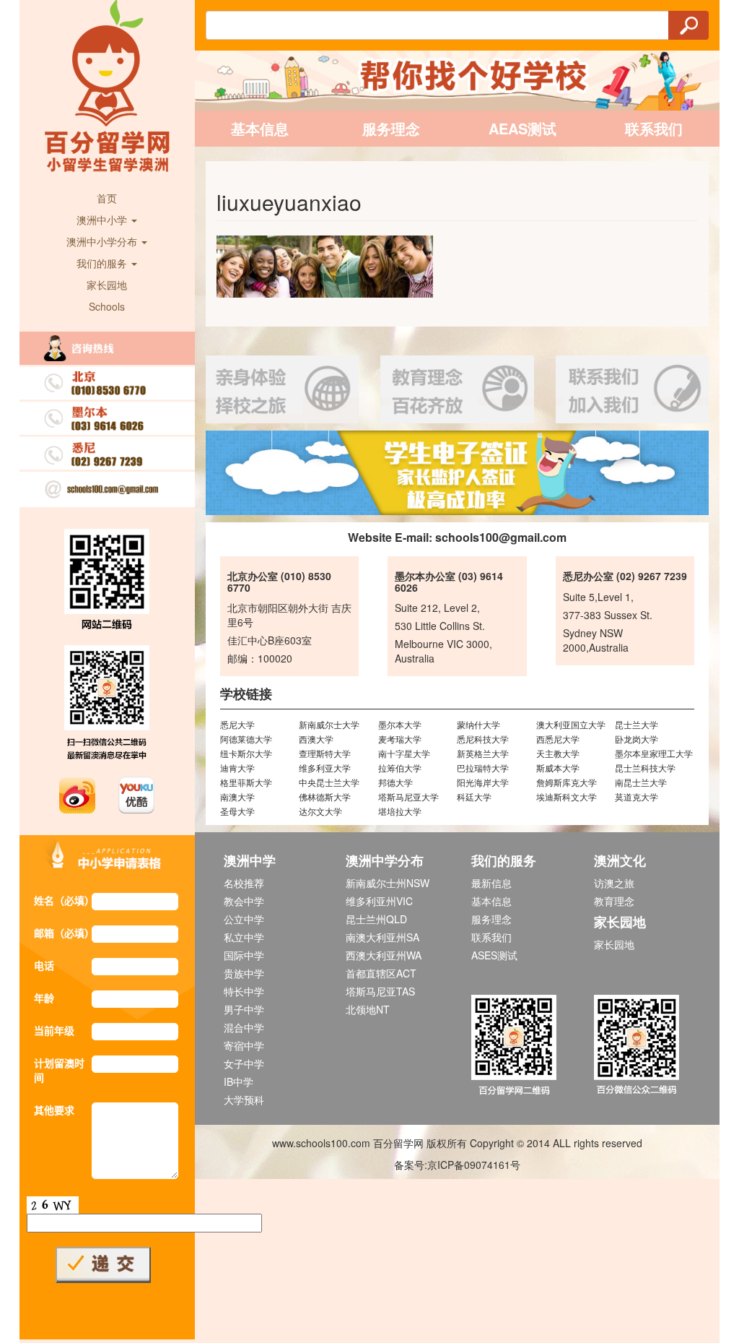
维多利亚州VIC (379, 901)
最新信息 (491, 883)
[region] (457, 473)
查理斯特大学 (325, 753)
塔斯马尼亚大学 (408, 796)
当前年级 (54, 1030)
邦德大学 (395, 782)
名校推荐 (244, 883)
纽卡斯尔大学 (246, 753)
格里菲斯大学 (246, 782)
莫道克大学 (636, 796)
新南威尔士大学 (329, 724)
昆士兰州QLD (376, 919)
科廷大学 (474, 796)
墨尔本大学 (399, 724)
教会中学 (244, 901)
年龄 (44, 997)
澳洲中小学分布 (103, 241)
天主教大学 (558, 753)
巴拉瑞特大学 (483, 767)
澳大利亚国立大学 (570, 724)
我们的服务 (103, 263)
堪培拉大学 (399, 811)
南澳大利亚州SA (382, 937)
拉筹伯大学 (399, 767)
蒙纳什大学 (478, 724)
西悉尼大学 (558, 739)
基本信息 (260, 128)
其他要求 (54, 1109)
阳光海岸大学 (483, 782)
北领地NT (368, 1009)
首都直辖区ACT (381, 973)
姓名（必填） (63, 900)
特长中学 (244, 991)
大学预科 (244, 1099)
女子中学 (244, 1063)
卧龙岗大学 (636, 739)
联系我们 (654, 128)
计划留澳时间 (59, 1069)
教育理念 (614, 901)
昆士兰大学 (636, 724)
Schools (107, 306)
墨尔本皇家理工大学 (654, 753)
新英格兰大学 (483, 753)
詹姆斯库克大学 (566, 782)
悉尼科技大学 (483, 739)
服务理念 (391, 128)
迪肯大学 (237, 767)
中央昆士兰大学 (329, 782)
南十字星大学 (404, 753)
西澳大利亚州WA (383, 955)
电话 (44, 965)
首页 (107, 198)
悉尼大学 (237, 724)
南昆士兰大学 (641, 782)
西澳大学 (316, 739)
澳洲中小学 (103, 219)
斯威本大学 (558, 767)
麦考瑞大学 (399, 739)
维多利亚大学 (325, 767)
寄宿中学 (244, 1045)
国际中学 (244, 955)
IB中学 (238, 1081)
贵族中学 (244, 973)
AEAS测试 (522, 128)
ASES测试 (494, 955)
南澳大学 (237, 796)
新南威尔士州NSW (387, 883)
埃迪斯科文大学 (566, 796)
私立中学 (244, 937)
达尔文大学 (320, 811)
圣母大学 (237, 811)
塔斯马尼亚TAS (380, 991)
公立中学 (244, 919)
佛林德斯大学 (325, 796)
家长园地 (107, 284)
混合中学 (244, 1027)
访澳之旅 (614, 883)
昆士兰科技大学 (645, 767)
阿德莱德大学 (246, 739)
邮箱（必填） (63, 932)
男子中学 (244, 1009)
